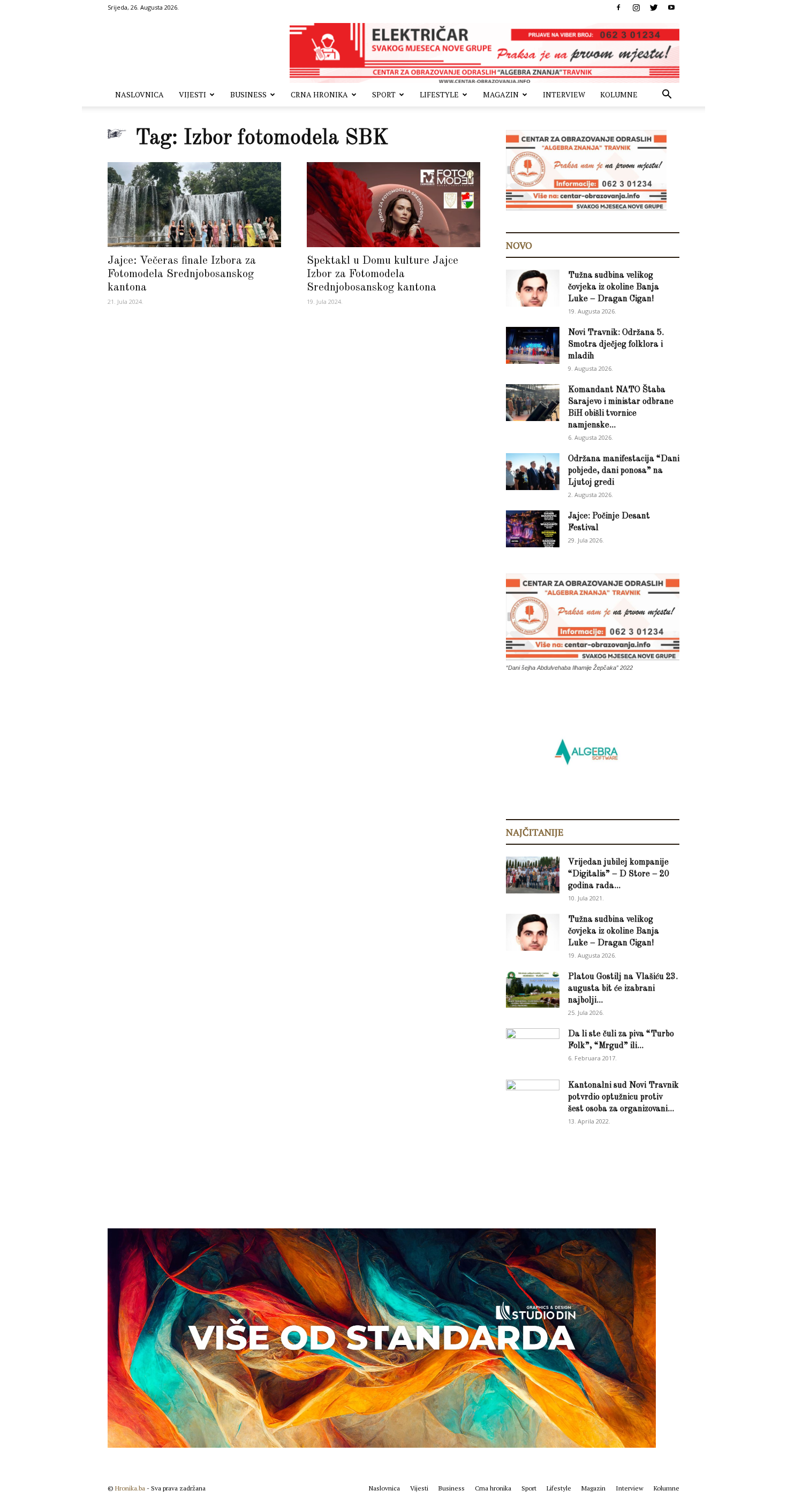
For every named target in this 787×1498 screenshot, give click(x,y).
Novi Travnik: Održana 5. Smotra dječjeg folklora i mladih (616, 344)
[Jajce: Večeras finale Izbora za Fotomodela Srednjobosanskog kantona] (194, 204)
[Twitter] (654, 7)
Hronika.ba (130, 1488)
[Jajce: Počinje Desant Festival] (532, 528)
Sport (384, 94)
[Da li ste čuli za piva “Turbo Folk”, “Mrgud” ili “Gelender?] (532, 1046)
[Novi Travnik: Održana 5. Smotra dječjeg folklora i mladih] (532, 345)
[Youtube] (671, 7)
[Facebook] (618, 7)
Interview (564, 94)
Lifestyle (439, 94)
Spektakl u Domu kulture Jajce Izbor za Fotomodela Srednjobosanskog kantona (382, 274)
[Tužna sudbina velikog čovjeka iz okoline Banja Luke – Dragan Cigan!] (532, 288)
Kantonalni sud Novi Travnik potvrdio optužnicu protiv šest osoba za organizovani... (623, 1097)
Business (248, 94)
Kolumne (619, 94)
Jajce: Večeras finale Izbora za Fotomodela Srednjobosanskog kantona (182, 274)
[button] (666, 95)
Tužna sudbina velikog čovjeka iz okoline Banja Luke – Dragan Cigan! (613, 287)
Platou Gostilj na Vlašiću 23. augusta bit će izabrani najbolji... (623, 989)
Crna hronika (319, 94)
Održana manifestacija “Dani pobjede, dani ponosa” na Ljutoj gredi (623, 471)
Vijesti (192, 94)
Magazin (501, 94)
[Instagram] (636, 7)
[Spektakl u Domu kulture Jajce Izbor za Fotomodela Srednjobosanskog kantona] (393, 204)
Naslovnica (139, 94)
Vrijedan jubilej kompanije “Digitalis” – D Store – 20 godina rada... (618, 874)
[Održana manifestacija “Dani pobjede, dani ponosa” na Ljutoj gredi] (532, 471)
